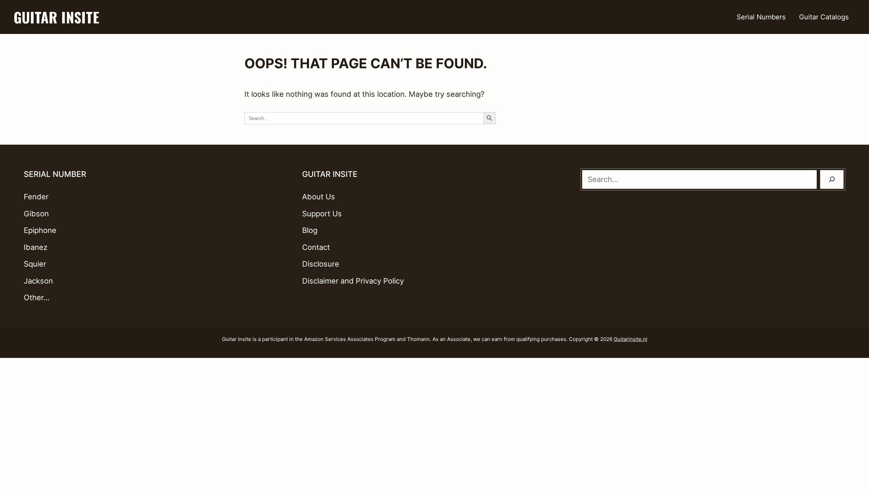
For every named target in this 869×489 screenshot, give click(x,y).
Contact (316, 247)
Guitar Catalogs (824, 17)
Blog (309, 230)
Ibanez (36, 247)
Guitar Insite (56, 17)
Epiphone (40, 230)
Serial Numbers (761, 17)
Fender (36, 196)
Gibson (36, 213)
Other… (37, 297)
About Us (318, 196)
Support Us (322, 213)
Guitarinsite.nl (630, 339)
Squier (35, 263)
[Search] (832, 179)
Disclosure (320, 263)
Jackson (38, 280)
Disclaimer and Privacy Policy (353, 280)
